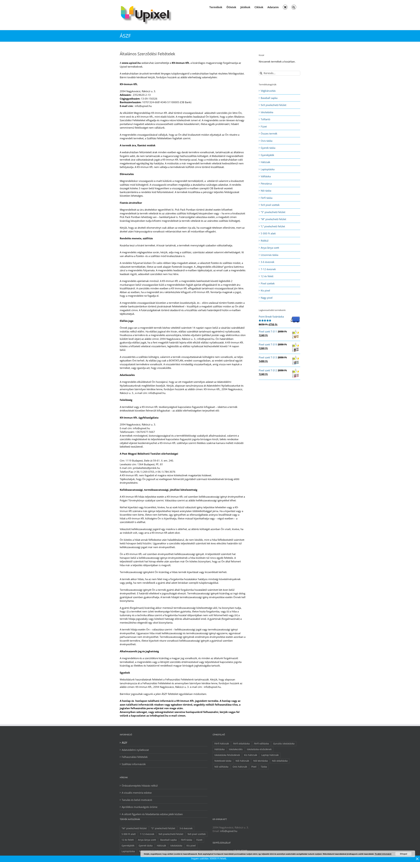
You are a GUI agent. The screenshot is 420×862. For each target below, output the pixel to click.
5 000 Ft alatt (268, 233)
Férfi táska (266, 197)
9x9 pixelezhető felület (273, 105)
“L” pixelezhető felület (273, 226)
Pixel (253, 766)
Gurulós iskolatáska (283, 743)
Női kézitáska (260, 760)
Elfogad (403, 853)
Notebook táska (222, 760)
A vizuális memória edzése (137, 792)
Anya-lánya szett (270, 247)
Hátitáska (219, 749)
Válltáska (266, 176)
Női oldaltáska (280, 760)
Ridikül (264, 240)
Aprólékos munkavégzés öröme (139, 807)
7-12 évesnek (268, 269)
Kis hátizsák (250, 755)
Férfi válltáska (261, 743)
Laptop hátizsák (270, 755)
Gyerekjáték (267, 155)
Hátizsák (265, 162)
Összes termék (269, 133)
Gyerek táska (268, 147)
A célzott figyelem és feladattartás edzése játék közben (152, 814)
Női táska (266, 190)
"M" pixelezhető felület (273, 219)
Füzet (264, 126)
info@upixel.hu (228, 831)
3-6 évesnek (267, 262)
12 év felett (267, 276)
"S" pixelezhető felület (273, 212)
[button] (294, 7)
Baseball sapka (269, 98)
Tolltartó (265, 119)
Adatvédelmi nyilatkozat (135, 749)
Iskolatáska (267, 112)
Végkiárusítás (268, 90)
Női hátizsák (242, 760)
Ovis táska (266, 140)
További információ (383, 854)
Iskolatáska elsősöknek (259, 749)
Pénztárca (266, 183)
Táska (264, 766)
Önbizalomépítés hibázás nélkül (140, 785)
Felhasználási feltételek (135, 757)
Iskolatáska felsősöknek (227, 755)
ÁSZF (124, 742)
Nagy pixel (267, 297)
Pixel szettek (268, 283)
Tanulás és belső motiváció (137, 799)
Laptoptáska (267, 169)
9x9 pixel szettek (270, 204)
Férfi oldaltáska (241, 743)
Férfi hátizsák (221, 743)
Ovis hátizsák (240, 766)
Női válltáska (221, 766)
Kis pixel (265, 290)
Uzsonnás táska (269, 255)
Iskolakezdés (236, 749)
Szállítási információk (134, 764)
